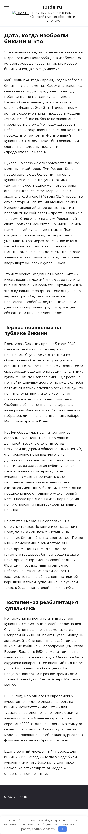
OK (62, 829)
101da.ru (52, 7)
